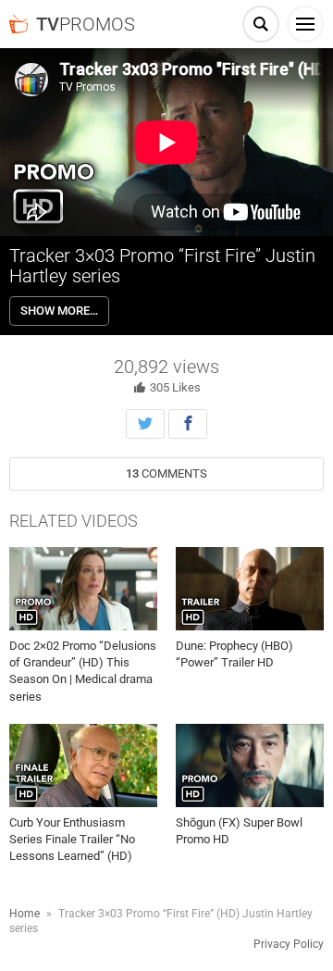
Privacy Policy (288, 944)
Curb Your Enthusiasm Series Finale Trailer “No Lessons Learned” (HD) (72, 839)
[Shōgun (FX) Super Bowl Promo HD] (250, 765)
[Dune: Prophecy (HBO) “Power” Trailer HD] (250, 588)
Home (24, 913)
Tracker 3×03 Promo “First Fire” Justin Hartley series (162, 265)
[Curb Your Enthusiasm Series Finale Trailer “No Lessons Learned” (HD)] (83, 765)
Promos (85, 24)
